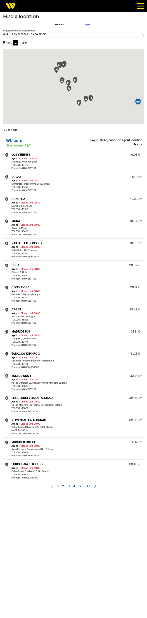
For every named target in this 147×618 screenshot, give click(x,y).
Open (24, 43)
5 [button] (80, 486)
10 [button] (88, 486)
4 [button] (74, 486)
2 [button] (63, 486)
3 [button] (69, 486)
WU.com (14, 140)
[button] (94, 486)
